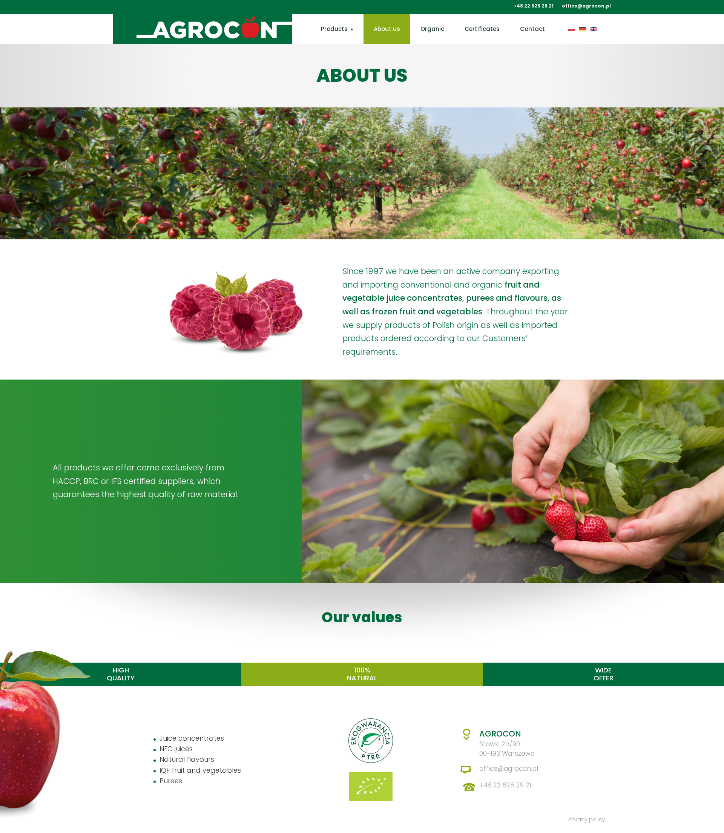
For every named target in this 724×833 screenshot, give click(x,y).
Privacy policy (586, 819)
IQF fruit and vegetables (200, 770)
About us (387, 29)
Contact (532, 29)
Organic (432, 29)
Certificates (482, 29)
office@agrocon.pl (586, 6)
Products (334, 29)
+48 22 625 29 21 (534, 6)
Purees (171, 781)
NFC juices (176, 748)
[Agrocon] (191, 29)
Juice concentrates (192, 738)
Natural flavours (187, 759)
